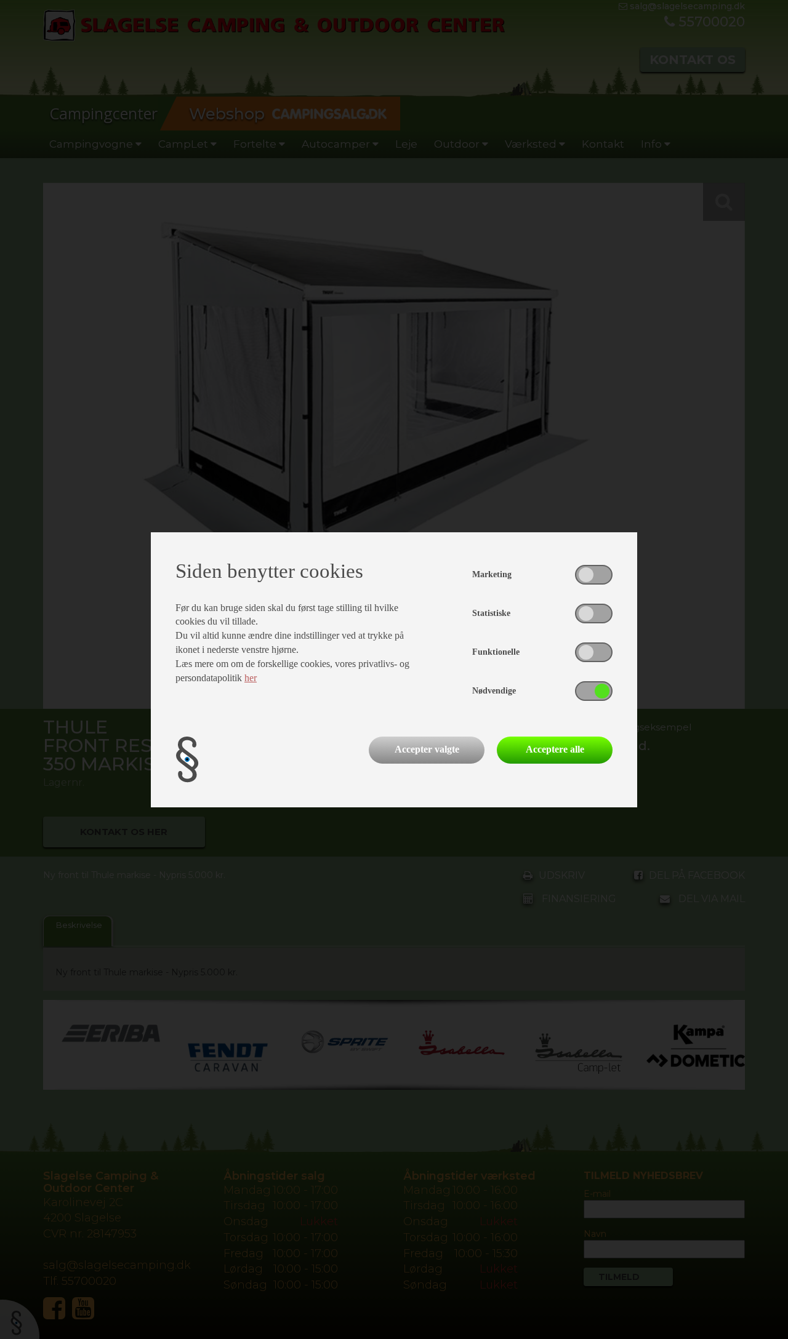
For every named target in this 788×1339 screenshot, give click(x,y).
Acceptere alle (555, 749)
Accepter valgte (427, 749)
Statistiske (491, 613)
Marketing (492, 574)
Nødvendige (494, 690)
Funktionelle (496, 652)
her (250, 678)
